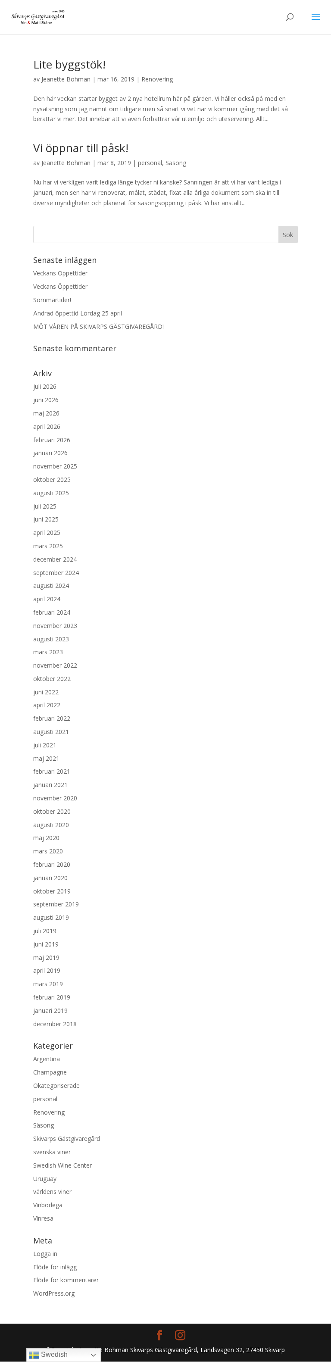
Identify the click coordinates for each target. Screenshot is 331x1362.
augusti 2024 (51, 585)
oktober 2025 (52, 479)
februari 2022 (51, 718)
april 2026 (46, 426)
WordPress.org (54, 1293)
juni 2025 (46, 519)
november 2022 (55, 665)
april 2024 (46, 599)
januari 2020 (50, 878)
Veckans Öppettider (60, 273)
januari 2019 (50, 1010)
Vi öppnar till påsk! (80, 148)
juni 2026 (46, 400)
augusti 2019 (51, 917)
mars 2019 (48, 984)
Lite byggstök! (69, 64)
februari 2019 (51, 997)
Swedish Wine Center (62, 1165)
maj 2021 (46, 758)
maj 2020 (46, 838)
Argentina (46, 1059)
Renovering (157, 79)
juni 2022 (46, 692)
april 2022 (46, 705)
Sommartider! (52, 300)
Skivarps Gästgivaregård (66, 1138)
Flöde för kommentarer (66, 1280)
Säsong (176, 163)
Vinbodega (47, 1205)
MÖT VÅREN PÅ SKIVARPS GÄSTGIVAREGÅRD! (98, 326)
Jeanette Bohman (66, 79)
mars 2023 (48, 652)
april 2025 (46, 532)
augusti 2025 (51, 493)
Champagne (50, 1072)
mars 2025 (48, 546)
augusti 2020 (51, 825)
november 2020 (55, 798)
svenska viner (52, 1152)
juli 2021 (44, 745)
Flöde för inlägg (55, 1267)
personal (150, 163)
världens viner (52, 1191)
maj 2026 (46, 413)
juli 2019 (44, 931)
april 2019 (46, 970)
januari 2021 (50, 785)
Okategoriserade (56, 1085)
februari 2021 (51, 771)
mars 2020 (48, 851)
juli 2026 (44, 386)
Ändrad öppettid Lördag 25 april (77, 313)
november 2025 (55, 466)
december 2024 (55, 559)
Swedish (53, 1354)
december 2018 (55, 1024)
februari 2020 (51, 864)
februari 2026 (51, 440)
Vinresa (43, 1218)
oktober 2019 (52, 891)
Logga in (45, 1254)
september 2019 (56, 904)
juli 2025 (44, 506)
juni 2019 (46, 944)
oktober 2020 (52, 811)
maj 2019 (46, 957)
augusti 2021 (51, 732)
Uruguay (44, 1179)
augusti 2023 (51, 639)
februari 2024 (51, 612)
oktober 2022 (52, 679)
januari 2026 (50, 453)
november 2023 (55, 626)
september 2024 (56, 573)
